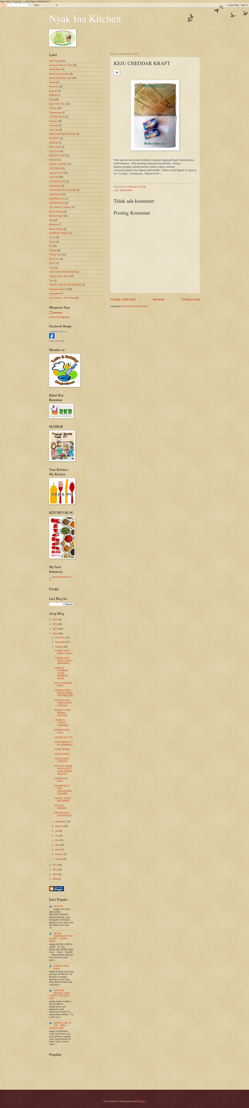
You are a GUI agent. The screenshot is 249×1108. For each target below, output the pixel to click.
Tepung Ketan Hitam (59, 276)
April (57, 845)
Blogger (142, 1101)
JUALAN (53, 177)
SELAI (52, 263)
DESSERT (54, 138)
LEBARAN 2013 (57, 203)
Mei (57, 840)
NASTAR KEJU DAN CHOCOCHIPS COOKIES (63, 790)
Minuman (53, 224)
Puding (52, 250)
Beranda (158, 299)
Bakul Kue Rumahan (59, 73)
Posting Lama (190, 299)
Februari (59, 854)
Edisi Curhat (55, 147)
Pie (50, 246)
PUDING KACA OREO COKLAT (64, 652)
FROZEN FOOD (57, 155)
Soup (51, 267)
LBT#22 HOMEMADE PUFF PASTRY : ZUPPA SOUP (61, 937)
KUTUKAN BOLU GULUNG (62, 190)
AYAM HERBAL (62, 749)
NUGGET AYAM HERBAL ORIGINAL (62, 713)
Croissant (53, 125)
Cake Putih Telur (57, 104)
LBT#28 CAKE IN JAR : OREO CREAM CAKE (60, 1025)
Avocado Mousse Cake (60, 65)
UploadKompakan (57, 289)
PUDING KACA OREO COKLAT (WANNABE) (64, 660)
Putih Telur (54, 259)
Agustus (59, 826)
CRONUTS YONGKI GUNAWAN (61, 723)
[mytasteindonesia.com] (61, 580)
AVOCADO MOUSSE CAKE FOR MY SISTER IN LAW (59, 994)
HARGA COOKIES (58, 164)
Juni (57, 835)
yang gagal (54, 293)
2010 (55, 874)
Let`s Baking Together (60, 207)
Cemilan (53, 108)
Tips (51, 280)
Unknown (57, 312)
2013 (55, 633)
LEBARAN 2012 (57, 198)
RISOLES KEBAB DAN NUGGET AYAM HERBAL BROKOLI (64, 770)
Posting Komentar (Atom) (134, 306)
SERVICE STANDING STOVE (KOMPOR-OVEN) (61, 673)
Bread (52, 82)
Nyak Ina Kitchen (85, 18)
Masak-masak (56, 216)
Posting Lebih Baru (123, 299)
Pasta (52, 237)
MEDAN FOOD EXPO (62, 731)
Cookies (53, 121)
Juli (57, 831)
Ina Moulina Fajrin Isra (58, 332)
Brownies (53, 86)
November (60, 642)
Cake (51, 99)
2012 (55, 865)
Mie (51, 220)
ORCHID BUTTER (63, 737)
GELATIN (58, 906)
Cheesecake (55, 112)
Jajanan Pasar (56, 173)
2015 (55, 624)
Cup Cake (54, 130)
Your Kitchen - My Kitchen (62, 298)
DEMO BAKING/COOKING (62, 134)
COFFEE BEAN (57, 116)
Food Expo (54, 151)
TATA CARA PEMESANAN (62, 272)
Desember (60, 637)
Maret (58, 849)
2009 (55, 879)
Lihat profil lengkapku (59, 317)
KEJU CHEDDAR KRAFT (63, 684)
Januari (59, 859)
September (61, 821)
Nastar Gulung (56, 229)
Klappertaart (55, 185)
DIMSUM (53, 142)
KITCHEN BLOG (57, 181)
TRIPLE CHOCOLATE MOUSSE (65, 284)
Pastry (52, 241)
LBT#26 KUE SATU (61, 779)
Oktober (59, 647)
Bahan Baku (126, 190)
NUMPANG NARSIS (59, 233)
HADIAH (53, 160)
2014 (55, 629)
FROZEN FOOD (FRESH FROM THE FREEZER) (64, 693)
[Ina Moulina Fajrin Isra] (52, 337)
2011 (55, 869)
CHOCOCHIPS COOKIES (62, 760)
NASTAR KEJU (62, 754)
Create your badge (57, 341)
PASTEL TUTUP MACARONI (63, 799)
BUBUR (53, 95)
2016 (55, 619)
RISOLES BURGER (60, 806)
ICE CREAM (55, 168)
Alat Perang (55, 61)
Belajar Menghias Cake (60, 78)
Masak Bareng (56, 211)
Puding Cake (55, 254)
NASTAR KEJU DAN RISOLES (63, 814)
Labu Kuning (55, 194)
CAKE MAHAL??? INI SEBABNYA (64, 743)
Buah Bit (53, 91)
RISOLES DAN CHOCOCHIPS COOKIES (63, 703)
